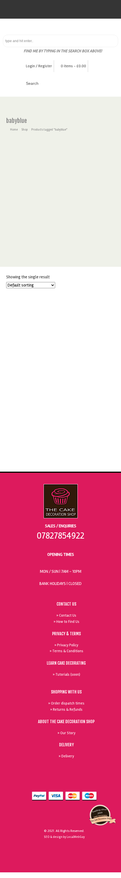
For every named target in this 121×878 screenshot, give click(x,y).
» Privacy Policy (66, 645)
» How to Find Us (66, 621)
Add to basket (63, 435)
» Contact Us (66, 615)
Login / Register (39, 66)
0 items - (73, 66)
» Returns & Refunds (66, 709)
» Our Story (66, 733)
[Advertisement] (60, 203)
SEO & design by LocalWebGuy (64, 837)
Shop (24, 129)
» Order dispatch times (66, 703)
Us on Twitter (82, 782)
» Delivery (66, 756)
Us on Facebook (69, 782)
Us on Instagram (108, 782)
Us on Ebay (56, 782)
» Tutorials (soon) (66, 674)
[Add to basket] (60, 296)
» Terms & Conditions (66, 651)
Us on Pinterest (95, 782)
